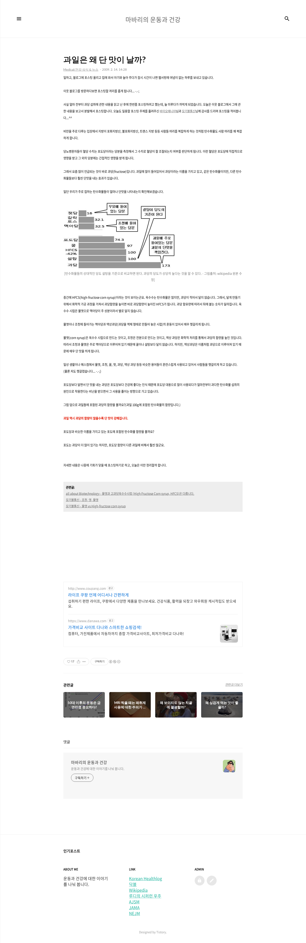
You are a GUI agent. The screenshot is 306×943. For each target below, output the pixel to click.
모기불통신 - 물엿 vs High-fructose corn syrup (96, 506)
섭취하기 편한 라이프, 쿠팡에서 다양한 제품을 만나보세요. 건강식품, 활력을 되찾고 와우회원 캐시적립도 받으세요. (152, 603)
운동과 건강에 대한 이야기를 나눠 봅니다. (97, 768)
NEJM (134, 913)
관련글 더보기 (234, 684)
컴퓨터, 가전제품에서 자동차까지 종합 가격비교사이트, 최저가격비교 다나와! (126, 633)
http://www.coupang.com (87, 588)
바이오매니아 (168, 111)
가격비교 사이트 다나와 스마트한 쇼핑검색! (105, 627)
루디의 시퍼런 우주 (145, 896)
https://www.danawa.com (87, 621)
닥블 (133, 884)
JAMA (134, 908)
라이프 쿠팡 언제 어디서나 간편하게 (98, 595)
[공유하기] (78, 661)
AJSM (134, 902)
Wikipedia (138, 890)
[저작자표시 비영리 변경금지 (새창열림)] (114, 661)
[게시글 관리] (84, 661)
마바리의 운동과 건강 (89, 762)
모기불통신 (188, 111)
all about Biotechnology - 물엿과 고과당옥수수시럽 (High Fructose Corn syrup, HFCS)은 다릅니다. (130, 493)
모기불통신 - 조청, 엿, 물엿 (82, 500)
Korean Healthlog (145, 878)
